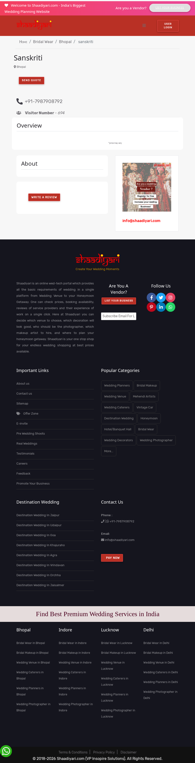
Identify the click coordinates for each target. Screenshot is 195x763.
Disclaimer (128, 752)
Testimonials (25, 453)
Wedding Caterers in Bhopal (30, 675)
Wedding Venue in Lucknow (113, 665)
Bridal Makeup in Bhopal (32, 652)
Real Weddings (26, 443)
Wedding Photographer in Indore (76, 707)
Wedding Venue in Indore (75, 662)
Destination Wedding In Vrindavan (40, 565)
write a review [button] (44, 197)
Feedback (23, 473)
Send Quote (31, 80)
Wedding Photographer (156, 440)
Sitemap (22, 403)
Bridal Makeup (147, 385)
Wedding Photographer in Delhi (160, 695)
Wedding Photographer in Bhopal (33, 707)
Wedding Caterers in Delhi (160, 672)
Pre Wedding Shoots (30, 433)
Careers (22, 463)
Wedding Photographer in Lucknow (118, 713)
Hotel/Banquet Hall (117, 429)
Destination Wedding (119, 418)
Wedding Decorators (118, 440)
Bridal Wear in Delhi (156, 643)
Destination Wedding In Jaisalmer (40, 585)
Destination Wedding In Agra (36, 555)
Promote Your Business (33, 483)
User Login (168, 25)
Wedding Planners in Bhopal (30, 691)
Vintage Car (144, 407)
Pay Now (112, 558)
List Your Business (170, 7)
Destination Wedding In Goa (36, 535)
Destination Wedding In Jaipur (37, 515)
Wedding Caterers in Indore (72, 675)
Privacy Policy (104, 752)
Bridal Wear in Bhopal (30, 643)
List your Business (119, 300)
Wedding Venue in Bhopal (33, 662)
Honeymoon (149, 418)
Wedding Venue (115, 396)
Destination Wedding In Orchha (38, 575)
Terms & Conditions (73, 752)
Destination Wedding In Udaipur (39, 525)
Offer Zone (30, 413)
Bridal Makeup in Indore (74, 652)
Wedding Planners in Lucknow (114, 697)
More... (108, 451)
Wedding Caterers (117, 407)
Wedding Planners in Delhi (160, 682)
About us (22, 383)
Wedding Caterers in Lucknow (114, 681)
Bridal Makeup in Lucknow (118, 652)
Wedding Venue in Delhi (158, 662)
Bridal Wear (43, 42)
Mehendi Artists (144, 396)
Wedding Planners (117, 385)
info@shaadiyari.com (120, 540)
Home (23, 42)
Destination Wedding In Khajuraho (40, 545)
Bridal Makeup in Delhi (158, 652)
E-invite (22, 423)
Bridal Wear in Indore (73, 643)
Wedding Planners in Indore (72, 691)
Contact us (24, 393)
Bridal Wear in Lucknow (116, 643)
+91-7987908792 (122, 521)
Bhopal (65, 42)
